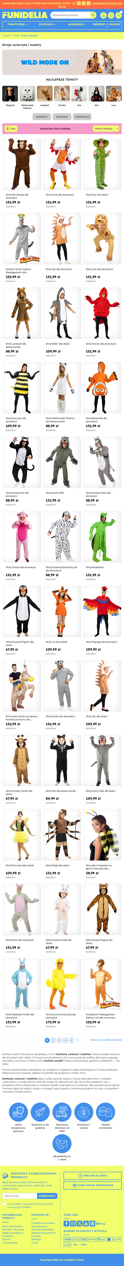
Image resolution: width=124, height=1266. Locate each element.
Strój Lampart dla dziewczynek (16, 345)
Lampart (44, 105)
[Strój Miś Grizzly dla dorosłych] (22, 164)
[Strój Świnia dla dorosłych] (22, 537)
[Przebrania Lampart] (45, 95)
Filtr (12, 128)
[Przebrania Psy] (79, 95)
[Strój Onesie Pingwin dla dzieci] (22, 611)
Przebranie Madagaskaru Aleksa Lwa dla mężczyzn (101, 1016)
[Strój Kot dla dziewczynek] (62, 760)
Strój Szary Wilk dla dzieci (101, 790)
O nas (34, 1242)
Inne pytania (9, 1242)
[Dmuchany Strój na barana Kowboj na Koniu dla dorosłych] (22, 686)
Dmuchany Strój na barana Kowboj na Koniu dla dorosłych (21, 718)
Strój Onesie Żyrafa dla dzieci (19, 792)
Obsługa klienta (94, 1175)
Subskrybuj (47, 1195)
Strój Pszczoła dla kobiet (20, 865)
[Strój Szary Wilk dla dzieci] (102, 760)
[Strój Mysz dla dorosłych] (22, 909)
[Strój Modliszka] (102, 537)
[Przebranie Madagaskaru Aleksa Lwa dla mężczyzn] (102, 984)
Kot (96, 105)
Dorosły (42, 116)
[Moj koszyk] (118, 15)
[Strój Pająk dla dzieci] (62, 835)
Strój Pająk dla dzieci (58, 865)
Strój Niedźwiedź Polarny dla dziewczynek (60, 420)
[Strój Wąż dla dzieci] (102, 164)
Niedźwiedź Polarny (27, 106)
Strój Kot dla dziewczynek (61, 790)
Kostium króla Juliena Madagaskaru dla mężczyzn (18, 271)
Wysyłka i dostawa (13, 1229)
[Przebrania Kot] (96, 95)
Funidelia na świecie (43, 1222)
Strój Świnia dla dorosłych (21, 567)
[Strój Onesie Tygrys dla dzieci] (102, 909)
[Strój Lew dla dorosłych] (102, 239)
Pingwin (10, 105)
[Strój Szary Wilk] (62, 462)
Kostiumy (46, 24)
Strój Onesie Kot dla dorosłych (17, 494)
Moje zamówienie (12, 1226)
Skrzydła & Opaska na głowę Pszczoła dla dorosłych (99, 867)
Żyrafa (62, 105)
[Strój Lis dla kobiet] (62, 611)
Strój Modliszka (95, 567)
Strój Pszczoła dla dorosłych (16, 420)
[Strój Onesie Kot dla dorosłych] (22, 462)
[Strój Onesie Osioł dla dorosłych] (102, 462)
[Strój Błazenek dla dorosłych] (102, 388)
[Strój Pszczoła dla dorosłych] (22, 388)
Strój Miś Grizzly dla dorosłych (17, 196)
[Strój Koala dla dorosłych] (62, 686)
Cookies (36, 1235)
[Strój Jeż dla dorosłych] (62, 239)
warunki (17, 1207)
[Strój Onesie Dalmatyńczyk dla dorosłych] (62, 537)
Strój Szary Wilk (55, 492)
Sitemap (36, 1239)
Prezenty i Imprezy (106, 24)
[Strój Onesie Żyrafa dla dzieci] (22, 760)
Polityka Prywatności (43, 1232)
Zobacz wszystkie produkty (106, 1039)
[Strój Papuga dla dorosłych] (102, 611)
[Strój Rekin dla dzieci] (62, 313)
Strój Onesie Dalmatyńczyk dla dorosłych (61, 569)
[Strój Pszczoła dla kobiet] (22, 835)
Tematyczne (16, 24)
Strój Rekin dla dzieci (58, 343)
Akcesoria (75, 24)
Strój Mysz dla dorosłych (20, 939)
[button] (119, 101)
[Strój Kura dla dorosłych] (62, 164)
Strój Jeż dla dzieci (96, 716)
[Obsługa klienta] (111, 15)
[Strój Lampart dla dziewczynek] (22, 313)
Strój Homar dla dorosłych (101, 343)
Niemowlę (82, 116)
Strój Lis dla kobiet (56, 641)
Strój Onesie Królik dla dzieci (59, 941)
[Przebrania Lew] (114, 95)
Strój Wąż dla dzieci (97, 194)
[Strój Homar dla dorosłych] (102, 313)
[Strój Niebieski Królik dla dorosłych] (22, 984)
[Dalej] (77, 1040)
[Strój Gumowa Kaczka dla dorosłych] (62, 984)
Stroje (16, 35)
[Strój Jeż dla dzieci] (102, 686)
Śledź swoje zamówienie (94, 1185)
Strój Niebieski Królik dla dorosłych (20, 1016)
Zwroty (6, 1239)
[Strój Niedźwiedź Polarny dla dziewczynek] (62, 388)
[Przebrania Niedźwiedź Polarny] (27, 95)
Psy (79, 105)
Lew (114, 105)
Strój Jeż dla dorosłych (59, 269)
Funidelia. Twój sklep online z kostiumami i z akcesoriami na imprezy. (25, 15)
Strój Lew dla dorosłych (99, 269)
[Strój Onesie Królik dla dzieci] (62, 909)
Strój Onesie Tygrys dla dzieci (99, 941)
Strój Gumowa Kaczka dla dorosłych (61, 1016)
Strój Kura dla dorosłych (60, 194)
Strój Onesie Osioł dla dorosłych (98, 494)
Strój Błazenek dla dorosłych (96, 420)
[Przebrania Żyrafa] (62, 95)
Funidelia (6, 35)
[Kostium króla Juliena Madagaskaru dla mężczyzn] (22, 239)
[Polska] (66, 1224)
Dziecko (62, 116)
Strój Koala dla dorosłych (60, 716)
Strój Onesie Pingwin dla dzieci (20, 643)
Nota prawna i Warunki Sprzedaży (42, 1228)
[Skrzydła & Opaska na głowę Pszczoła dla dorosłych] (102, 835)
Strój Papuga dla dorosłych (101, 641)
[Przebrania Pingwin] (10, 95)
